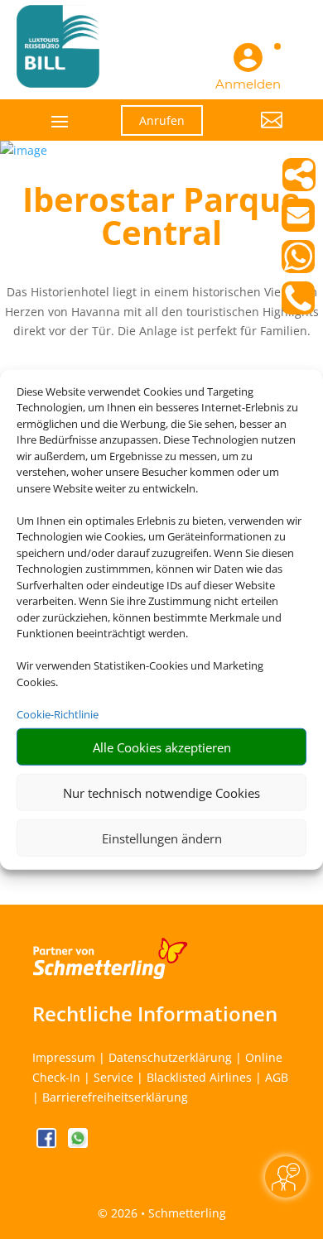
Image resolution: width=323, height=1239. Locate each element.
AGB (276, 1077)
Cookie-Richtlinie (58, 713)
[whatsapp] (78, 1143)
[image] (23, 150)
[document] (161, 220)
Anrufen (162, 120)
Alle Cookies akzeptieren (162, 746)
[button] (255, 132)
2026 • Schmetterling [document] (167, 1213)
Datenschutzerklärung (170, 1057)
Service (113, 1077)
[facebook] (48, 1143)
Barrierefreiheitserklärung (115, 1097)
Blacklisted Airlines (199, 1077)
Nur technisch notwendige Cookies (161, 792)
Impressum (63, 1057)
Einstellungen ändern (162, 837)
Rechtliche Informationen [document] (154, 1014)
